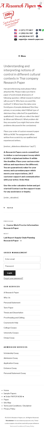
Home (6, 390)
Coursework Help (11, 323)
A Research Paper (11, 292)
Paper (10, 208)
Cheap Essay (9, 338)
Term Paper (8, 308)
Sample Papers (10, 393)
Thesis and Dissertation (13, 313)
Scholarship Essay (11, 353)
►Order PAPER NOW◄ (14, 396)
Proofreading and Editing (14, 318)
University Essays (11, 333)
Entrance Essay (10, 368)
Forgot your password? (13, 278)
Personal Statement (12, 303)
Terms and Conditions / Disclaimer (18, 406)
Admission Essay (11, 358)
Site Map (7, 403)
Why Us (7, 298)
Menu (23, 56)
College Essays (10, 328)
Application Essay (11, 363)
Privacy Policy (9, 409)
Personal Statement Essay (15, 373)
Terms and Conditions (17, 426)
